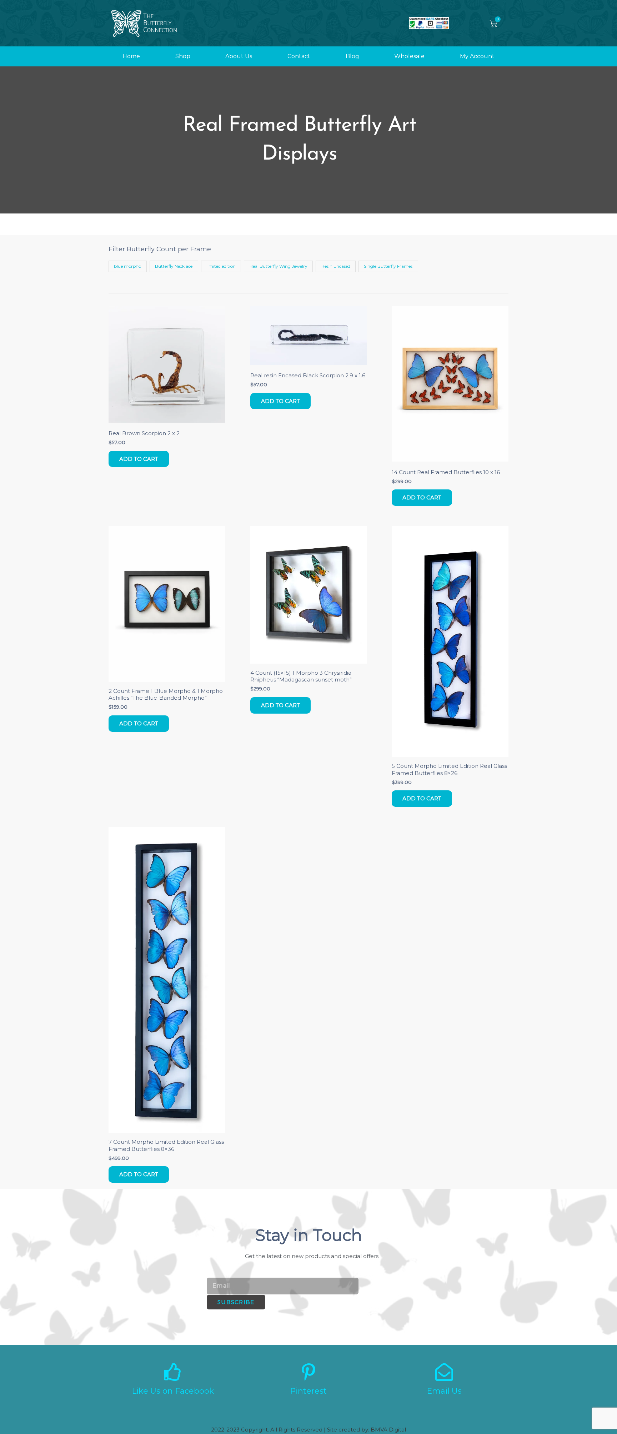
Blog (352, 56)
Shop (182, 56)
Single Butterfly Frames (388, 266)
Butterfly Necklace (173, 266)
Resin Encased (335, 266)
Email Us (444, 1391)
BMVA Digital (388, 1429)
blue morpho (127, 266)
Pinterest (308, 1391)
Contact (298, 56)
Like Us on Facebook (173, 1391)
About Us (238, 56)
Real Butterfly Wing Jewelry (278, 266)
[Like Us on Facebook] (173, 1372)
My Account (477, 56)
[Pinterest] (308, 1372)
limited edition (221, 266)
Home (131, 56)
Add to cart (138, 459)
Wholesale (409, 56)
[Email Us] (444, 1372)
